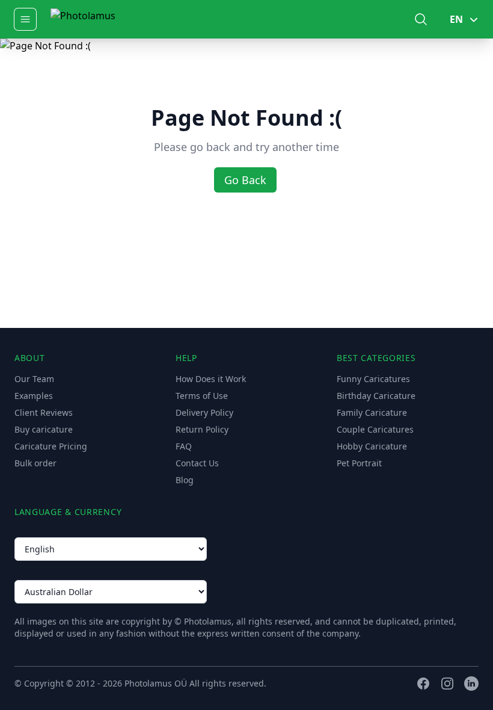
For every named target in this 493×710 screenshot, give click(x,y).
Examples (33, 395)
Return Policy (202, 429)
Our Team (34, 378)
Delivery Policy (204, 412)
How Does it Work (211, 378)
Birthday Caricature (376, 395)
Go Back (245, 180)
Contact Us (197, 463)
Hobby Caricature (372, 446)
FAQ (184, 446)
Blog (185, 480)
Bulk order (35, 463)
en (456, 19)
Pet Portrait (359, 463)
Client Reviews (43, 412)
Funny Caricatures (373, 378)
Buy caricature (43, 429)
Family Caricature (372, 412)
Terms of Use (202, 395)
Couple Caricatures (375, 429)
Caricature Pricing (50, 446)
